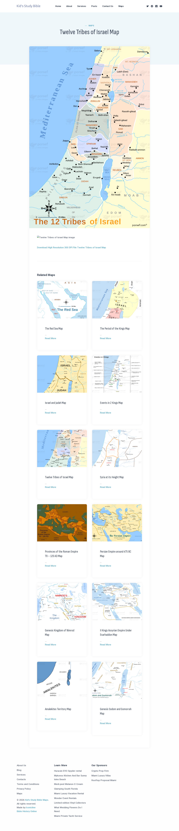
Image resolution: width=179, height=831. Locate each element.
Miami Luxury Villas (101, 775)
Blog (19, 770)
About (69, 6)
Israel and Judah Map (55, 403)
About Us (21, 765)
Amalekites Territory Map (58, 709)
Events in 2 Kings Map (111, 403)
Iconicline (31, 807)
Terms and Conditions (28, 784)
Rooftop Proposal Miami (103, 780)
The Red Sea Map (54, 328)
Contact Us (107, 6)
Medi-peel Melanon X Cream (68, 784)
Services (81, 6)
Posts (94, 6)
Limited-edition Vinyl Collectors (70, 802)
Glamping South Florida (66, 788)
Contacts (21, 779)
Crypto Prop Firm (100, 771)
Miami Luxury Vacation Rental (69, 793)
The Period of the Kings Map (115, 328)
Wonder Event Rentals (65, 798)
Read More (50, 338)
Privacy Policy (24, 788)
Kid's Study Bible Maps (36, 800)
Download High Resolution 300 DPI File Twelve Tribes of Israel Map (71, 247)
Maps (121, 6)
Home (58, 6)
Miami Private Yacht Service (68, 816)
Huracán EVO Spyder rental (68, 771)
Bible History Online (27, 811)
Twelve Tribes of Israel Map (59, 477)
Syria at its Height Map (112, 477)
